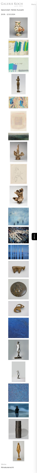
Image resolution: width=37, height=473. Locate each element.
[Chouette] (18, 37)
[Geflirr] (18, 337)
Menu (33, 4)
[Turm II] (19, 438)
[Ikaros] (18, 161)
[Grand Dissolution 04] (18, 224)
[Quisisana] (18, 401)
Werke (3, 464)
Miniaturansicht (7, 467)
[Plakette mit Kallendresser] (18, 298)
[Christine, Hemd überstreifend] (18, 93)
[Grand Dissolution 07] (18, 242)
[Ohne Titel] (18, 130)
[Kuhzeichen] (18, 276)
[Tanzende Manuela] (18, 460)
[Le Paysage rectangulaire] (18, 139)
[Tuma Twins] (18, 108)
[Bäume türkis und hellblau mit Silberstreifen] (18, 71)
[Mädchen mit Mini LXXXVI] (18, 359)
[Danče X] (18, 416)
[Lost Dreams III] (18, 258)
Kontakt (34, 236)
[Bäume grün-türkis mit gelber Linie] (18, 55)
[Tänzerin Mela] (18, 183)
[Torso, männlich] (18, 205)
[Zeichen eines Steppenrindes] (18, 315)
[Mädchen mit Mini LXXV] (18, 381)
